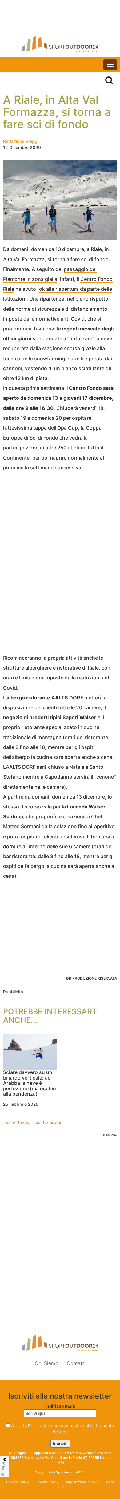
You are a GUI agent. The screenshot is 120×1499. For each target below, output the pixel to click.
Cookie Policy (46, 1482)
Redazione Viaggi (20, 141)
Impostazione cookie (60, 1376)
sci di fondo (18, 1122)
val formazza (48, 1122)
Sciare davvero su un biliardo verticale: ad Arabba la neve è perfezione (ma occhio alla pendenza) (29, 1083)
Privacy (4, 1469)
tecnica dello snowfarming (34, 358)
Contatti (76, 1363)
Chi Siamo (46, 1363)
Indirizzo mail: (60, 1406)
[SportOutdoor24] (60, 44)
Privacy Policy (17, 1482)
